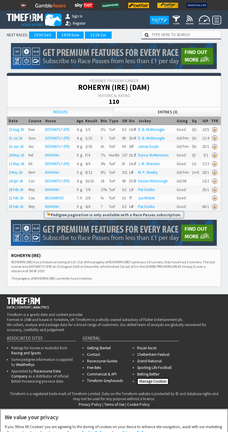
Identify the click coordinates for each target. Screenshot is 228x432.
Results (60, 112)
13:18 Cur (98, 34)
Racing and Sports (26, 353)
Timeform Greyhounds (105, 380)
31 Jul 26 (15, 138)
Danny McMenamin (153, 155)
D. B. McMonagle (151, 129)
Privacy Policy (135, 408)
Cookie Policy (93, 408)
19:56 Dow (70, 34)
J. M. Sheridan (149, 163)
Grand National (149, 361)
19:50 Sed (42, 34)
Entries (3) (168, 112)
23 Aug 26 (16, 129)
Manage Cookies (154, 382)
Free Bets (94, 367)
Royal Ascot (146, 347)
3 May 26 (15, 172)
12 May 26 (16, 163)
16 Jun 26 (16, 146)
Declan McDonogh (153, 181)
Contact (93, 354)
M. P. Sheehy (148, 172)
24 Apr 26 (16, 181)
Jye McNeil (146, 198)
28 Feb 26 (16, 189)
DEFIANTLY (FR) (57, 129)
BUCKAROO (54, 198)
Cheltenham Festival (153, 354)
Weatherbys (25, 364)
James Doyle (148, 146)
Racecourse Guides (102, 361)
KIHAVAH (52, 155)
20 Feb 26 (16, 206)
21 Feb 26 (16, 198)
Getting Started (99, 347)
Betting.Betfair (148, 374)
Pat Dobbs (146, 189)
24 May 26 (16, 155)
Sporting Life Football (154, 367)
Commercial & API (102, 374)
